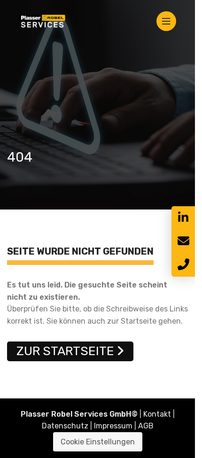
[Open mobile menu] (166, 21)
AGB (146, 425)
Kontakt (157, 414)
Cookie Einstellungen (98, 441)
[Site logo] (42, 20)
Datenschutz (65, 425)
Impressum (113, 425)
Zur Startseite (65, 351)
